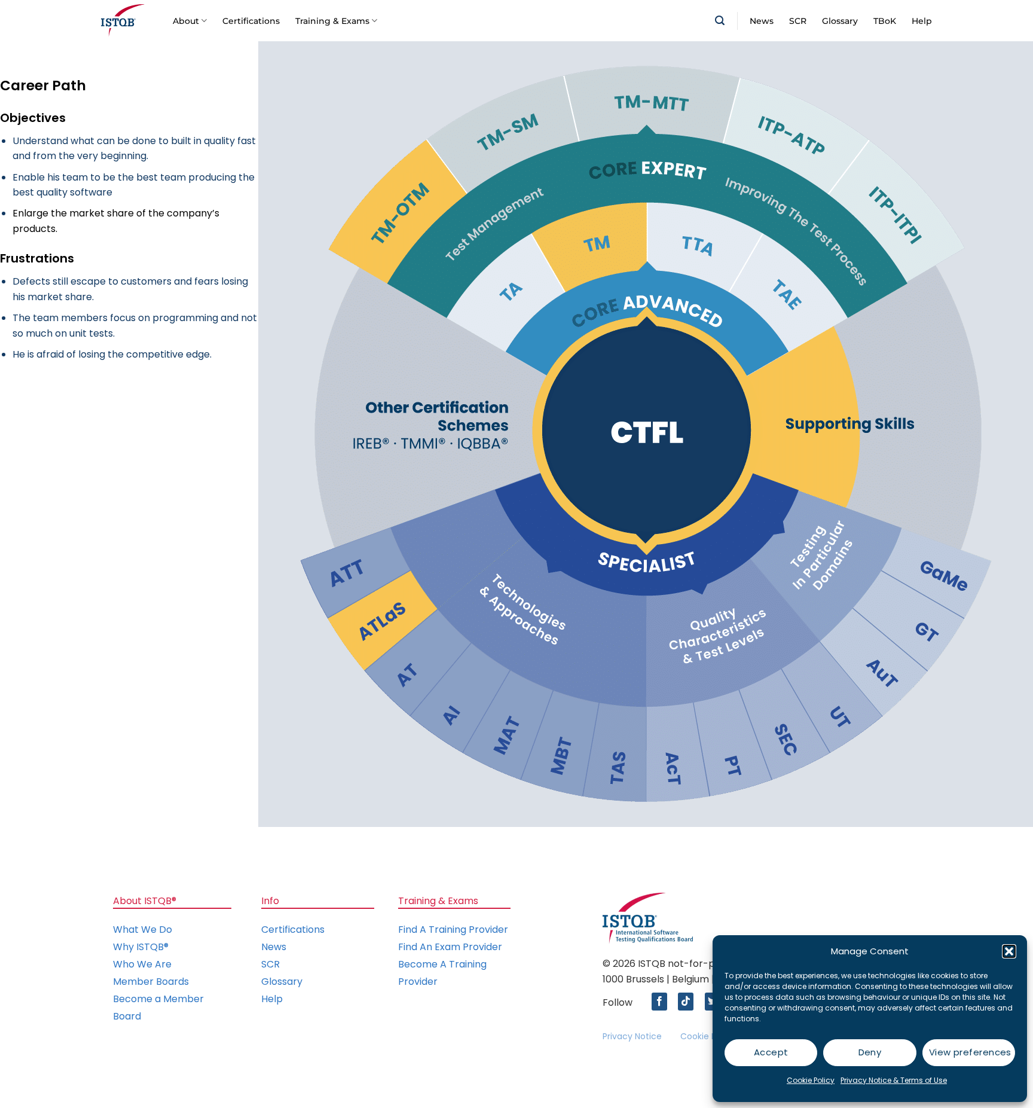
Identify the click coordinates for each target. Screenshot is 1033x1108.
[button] (1009, 951)
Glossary (840, 21)
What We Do (142, 929)
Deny (870, 1052)
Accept (771, 1052)
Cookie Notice (709, 1036)
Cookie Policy (811, 1080)
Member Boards (151, 981)
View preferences (970, 1052)
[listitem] (647, 430)
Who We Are (142, 964)
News (762, 21)
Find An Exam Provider (450, 947)
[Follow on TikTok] (688, 1001)
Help (922, 21)
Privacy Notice (632, 1036)
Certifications (251, 21)
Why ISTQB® (141, 947)
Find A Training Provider (453, 929)
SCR (797, 21)
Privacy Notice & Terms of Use (894, 1080)
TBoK (884, 21)
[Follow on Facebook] (662, 1001)
